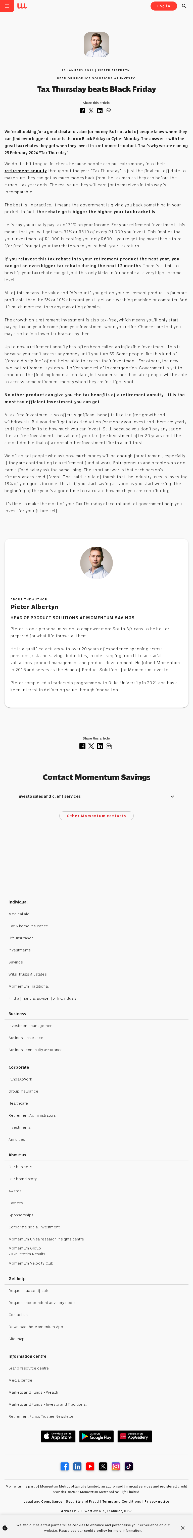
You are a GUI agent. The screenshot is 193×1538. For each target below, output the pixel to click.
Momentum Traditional (29, 986)
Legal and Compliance (43, 1501)
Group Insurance (23, 1091)
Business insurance (26, 1038)
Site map (17, 1339)
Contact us (18, 1315)
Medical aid (19, 914)
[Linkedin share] (101, 111)
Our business (20, 1167)
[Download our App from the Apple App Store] (58, 1436)
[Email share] (110, 111)
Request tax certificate (29, 1290)
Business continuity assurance (36, 1050)
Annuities (17, 1139)
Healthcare (18, 1103)
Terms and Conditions (121, 1501)
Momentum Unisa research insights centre (46, 1239)
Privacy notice (156, 1501)
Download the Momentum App (36, 1327)
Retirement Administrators (32, 1115)
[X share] (92, 111)
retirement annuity (26, 170)
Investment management (31, 1025)
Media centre (20, 1380)
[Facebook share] (83, 111)
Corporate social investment (34, 1227)
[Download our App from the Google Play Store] (96, 1436)
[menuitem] (23, 6)
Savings (16, 962)
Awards (15, 1191)
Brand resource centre (29, 1368)
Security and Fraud (82, 1501)
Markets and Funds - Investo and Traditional (47, 1404)
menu (7, 6)
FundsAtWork (20, 1079)
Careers (16, 1203)
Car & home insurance (28, 926)
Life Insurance (21, 938)
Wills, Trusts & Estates (27, 974)
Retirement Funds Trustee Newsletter (42, 1416)
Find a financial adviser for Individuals (42, 998)
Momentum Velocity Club (31, 1263)
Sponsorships (21, 1215)
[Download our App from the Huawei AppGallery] (135, 1436)
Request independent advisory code (42, 1302)
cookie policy (95, 1530)
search (184, 6)
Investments (19, 950)
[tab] (96, 796)
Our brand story (23, 1179)
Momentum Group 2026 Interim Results (27, 1251)
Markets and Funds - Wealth (33, 1392)
